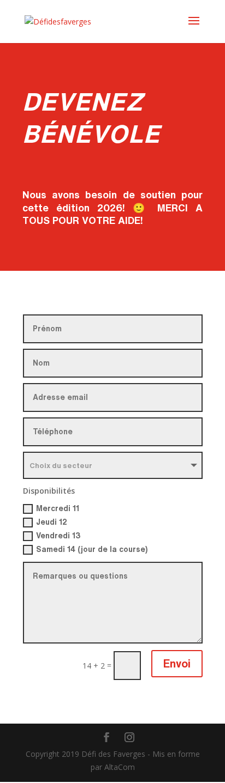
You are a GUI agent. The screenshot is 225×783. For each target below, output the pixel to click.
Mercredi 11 (57, 508)
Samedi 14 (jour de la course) (91, 549)
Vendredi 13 (58, 535)
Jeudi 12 (51, 522)
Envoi (177, 663)
